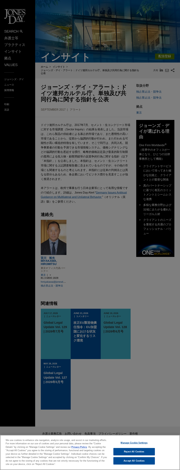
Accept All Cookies (134, 460)
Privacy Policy (79, 447)
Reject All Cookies (134, 451)
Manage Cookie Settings (134, 442)
